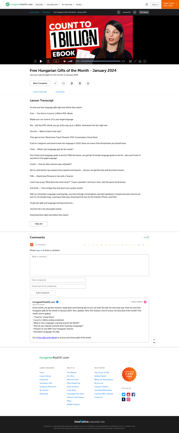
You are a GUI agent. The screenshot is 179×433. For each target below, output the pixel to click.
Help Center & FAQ (101, 372)
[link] (118, 12)
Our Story (70, 376)
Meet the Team (73, 380)
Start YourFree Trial (168, 4)
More (78, 5)
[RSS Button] (31, 245)
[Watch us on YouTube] (128, 394)
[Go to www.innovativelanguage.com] (89, 421)
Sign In (155, 4)
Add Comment (42, 293)
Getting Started (100, 376)
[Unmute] (64, 61)
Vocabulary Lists (46, 383)
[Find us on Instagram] (128, 399)
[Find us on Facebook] (133, 394)
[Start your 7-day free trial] (129, 374)
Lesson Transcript (40, 92)
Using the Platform (101, 387)
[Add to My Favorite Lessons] (63, 83)
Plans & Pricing (73, 387)
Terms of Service (114, 428)
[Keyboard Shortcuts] (144, 61)
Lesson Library (34, 12)
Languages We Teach (75, 394)
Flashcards (44, 380)
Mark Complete (40, 83)
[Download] (139, 61)
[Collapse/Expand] (89, 237)
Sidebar (145, 12)
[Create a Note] (71, 83)
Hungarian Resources (48, 387)
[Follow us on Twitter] (124, 394)
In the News (71, 390)
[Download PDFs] (80, 83)
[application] (89, 39)
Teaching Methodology (103, 390)
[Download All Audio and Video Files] (88, 83)
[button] (147, 4)
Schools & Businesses (75, 397)
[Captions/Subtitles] (130, 61)
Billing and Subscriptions (103, 380)
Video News (46, 12)
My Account (98, 383)
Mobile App (44, 394)
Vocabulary (52, 5)
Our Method (71, 372)
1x (56, 61)
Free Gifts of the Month (47, 338)
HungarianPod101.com (104, 426)
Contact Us (98, 397)
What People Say (73, 383)
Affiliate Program (73, 404)
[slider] (70, 61)
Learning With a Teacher (103, 394)
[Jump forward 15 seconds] (48, 61)
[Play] (41, 61)
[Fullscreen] (135, 61)
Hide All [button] (38, 224)
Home (42, 372)
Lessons (39, 5)
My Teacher (67, 5)
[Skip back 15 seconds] (35, 61)
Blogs (69, 401)
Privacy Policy (118, 426)
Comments (60, 92)
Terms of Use (130, 426)
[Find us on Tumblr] (124, 399)
